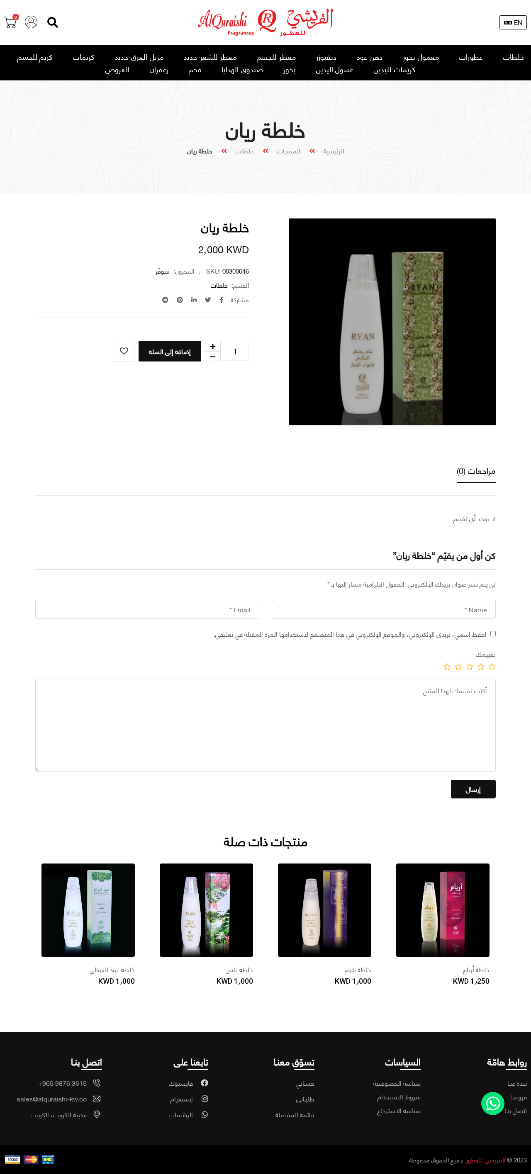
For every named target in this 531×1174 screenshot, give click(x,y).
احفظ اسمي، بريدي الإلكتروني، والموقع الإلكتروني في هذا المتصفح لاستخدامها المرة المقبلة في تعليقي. (350, 634)
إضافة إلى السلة (170, 351)
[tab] (476, 470)
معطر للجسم (276, 56)
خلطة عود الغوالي (112, 969)
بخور (289, 69)
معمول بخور (421, 56)
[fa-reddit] (165, 299)
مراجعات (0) (476, 470)
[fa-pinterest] (180, 299)
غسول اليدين (335, 69)
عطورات (471, 56)
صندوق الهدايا (242, 69)
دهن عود (370, 56)
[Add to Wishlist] (124, 351)
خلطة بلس (239, 969)
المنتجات (288, 150)
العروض (117, 69)
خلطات (513, 56)
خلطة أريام (476, 969)
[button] (52, 22)
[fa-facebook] (221, 299)
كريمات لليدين (395, 69)
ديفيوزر (326, 56)
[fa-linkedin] (194, 299)
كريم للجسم (35, 56)
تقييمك (486, 654)
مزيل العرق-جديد (139, 56)
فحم (195, 69)
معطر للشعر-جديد (210, 56)
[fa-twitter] (208, 299)
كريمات (84, 56)
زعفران (159, 69)
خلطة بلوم (358, 969)
